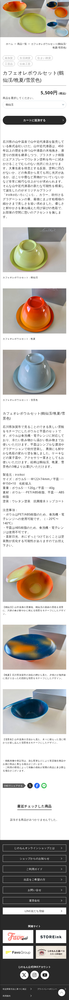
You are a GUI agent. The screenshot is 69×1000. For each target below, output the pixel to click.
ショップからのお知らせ (34, 858)
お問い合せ (34, 890)
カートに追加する (34, 120)
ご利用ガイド (34, 869)
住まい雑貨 (44, 58)
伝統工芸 (25, 64)
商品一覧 (22, 43)
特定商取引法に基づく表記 (14, 989)
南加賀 (9, 58)
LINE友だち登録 (34, 911)
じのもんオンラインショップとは (34, 848)
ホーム (9, 43)
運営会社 (34, 900)
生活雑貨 (25, 58)
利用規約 (7, 995)
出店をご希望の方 (34, 879)
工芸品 (9, 64)
